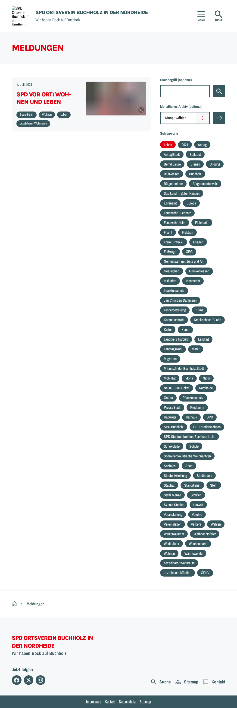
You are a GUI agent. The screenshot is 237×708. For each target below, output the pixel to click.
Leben (168, 144)
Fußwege (170, 251)
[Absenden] (219, 118)
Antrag (202, 144)
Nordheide (206, 387)
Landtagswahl (173, 348)
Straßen (196, 495)
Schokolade (172, 446)
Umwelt (198, 504)
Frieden (198, 242)
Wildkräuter (171, 543)
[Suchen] (219, 91)
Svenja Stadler (174, 504)
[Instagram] (40, 680)
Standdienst (192, 485)
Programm (197, 407)
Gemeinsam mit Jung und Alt (183, 261)
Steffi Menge (172, 495)
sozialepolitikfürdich (177, 572)
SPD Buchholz (174, 426)
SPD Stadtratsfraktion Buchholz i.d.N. (189, 436)
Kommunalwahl (174, 319)
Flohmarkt (202, 222)
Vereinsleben (172, 524)
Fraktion (187, 232)
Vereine (197, 514)
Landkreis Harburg (176, 339)
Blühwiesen (171, 173)
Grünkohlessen (199, 271)
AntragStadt (172, 154)
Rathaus (191, 417)
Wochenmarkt (198, 543)
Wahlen (216, 524)
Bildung (215, 164)
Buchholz (195, 173)
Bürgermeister (173, 183)
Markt (196, 348)
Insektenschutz (174, 290)
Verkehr (196, 524)
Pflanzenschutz (193, 397)
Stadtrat (169, 485)
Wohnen (169, 553)
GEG (189, 251)
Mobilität (170, 378)
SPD (210, 417)
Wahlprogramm (174, 533)
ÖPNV (205, 572)
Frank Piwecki (173, 242)
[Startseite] (14, 604)
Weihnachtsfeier (205, 533)
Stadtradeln (204, 475)
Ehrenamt (170, 203)
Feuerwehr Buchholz (177, 212)
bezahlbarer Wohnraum (179, 562)
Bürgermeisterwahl (205, 183)
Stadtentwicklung (175, 475)
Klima (199, 310)
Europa (191, 203)
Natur (206, 378)
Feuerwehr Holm (174, 222)
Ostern (168, 397)
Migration (170, 358)
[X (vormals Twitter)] (28, 680)
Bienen (195, 164)
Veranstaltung (173, 514)
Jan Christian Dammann (180, 300)
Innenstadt (193, 280)
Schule (194, 446)
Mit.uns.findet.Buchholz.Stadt (184, 368)
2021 (185, 144)
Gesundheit (171, 271)
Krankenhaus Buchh (207, 319)
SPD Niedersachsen (207, 426)
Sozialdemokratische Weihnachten (187, 456)
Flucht (168, 232)
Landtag (203, 339)
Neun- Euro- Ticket (176, 387)
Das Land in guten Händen (182, 193)
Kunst (185, 329)
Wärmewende (193, 553)
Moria (189, 378)
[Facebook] (16, 680)
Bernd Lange (172, 164)
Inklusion (170, 280)
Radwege (170, 417)
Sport (189, 465)
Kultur (168, 329)
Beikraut (195, 154)
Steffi (213, 485)
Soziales (170, 465)
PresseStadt (172, 407)
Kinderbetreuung (175, 310)
